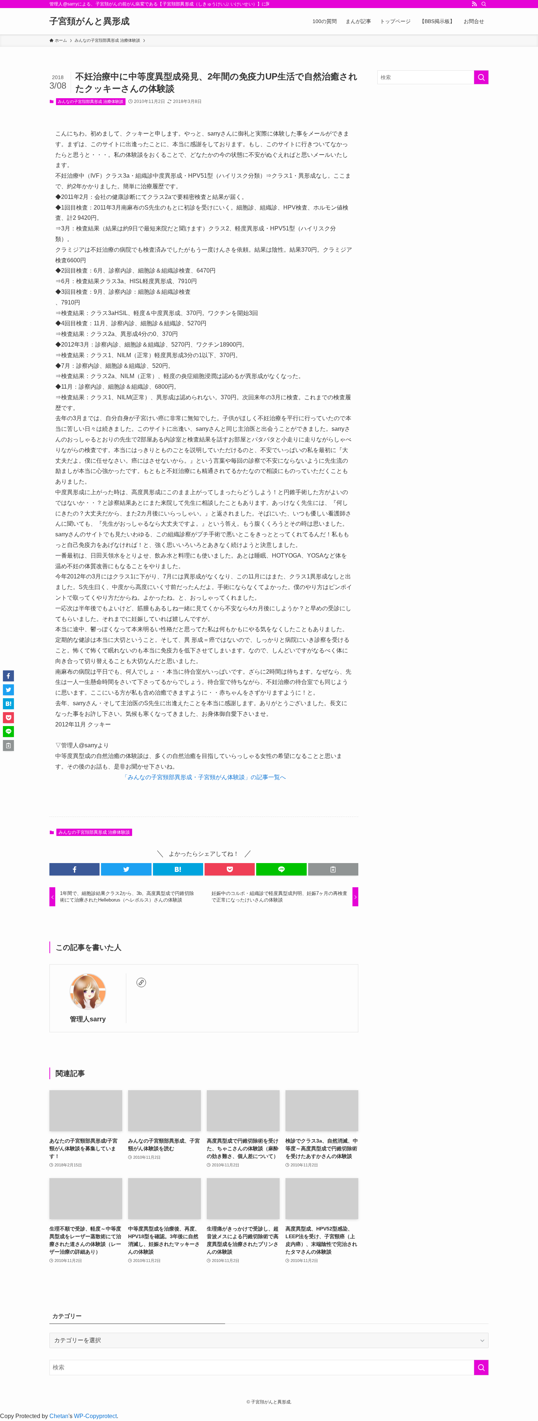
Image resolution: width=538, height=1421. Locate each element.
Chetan (58, 1416)
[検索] (484, 4)
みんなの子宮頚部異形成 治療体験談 (90, 101)
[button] (74, 869)
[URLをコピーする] (333, 869)
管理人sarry (88, 1019)
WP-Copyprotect (95, 1416)
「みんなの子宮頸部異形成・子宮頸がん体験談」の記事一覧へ (204, 777)
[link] (141, 982)
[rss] (474, 4)
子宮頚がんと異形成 (89, 21)
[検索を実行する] (481, 77)
